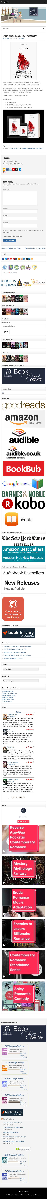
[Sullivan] (4, 314)
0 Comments (21, 38)
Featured (9, 146)
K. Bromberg (12, 716)
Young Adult (39, 148)
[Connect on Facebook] (7, 169)
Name (5, 208)
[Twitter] (6, 259)
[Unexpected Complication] (13, 314)
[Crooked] (25, 315)
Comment (6, 189)
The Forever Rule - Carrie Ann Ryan (13, 1141)
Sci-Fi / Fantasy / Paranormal (26, 148)
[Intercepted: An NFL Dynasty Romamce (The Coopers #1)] (21, 315)
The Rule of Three (12, 779)
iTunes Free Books (8, 1119)
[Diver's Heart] (17, 314)
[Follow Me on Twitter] (10, 169)
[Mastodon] (24, 259)
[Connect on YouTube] (4, 172)
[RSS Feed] (32, 259)
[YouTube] (11, 259)
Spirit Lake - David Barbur (10, 1132)
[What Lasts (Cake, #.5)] (25, 301)
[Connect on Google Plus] (16, 169)
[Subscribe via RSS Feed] (4, 169)
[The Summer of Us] (8, 314)
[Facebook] (3, 259)
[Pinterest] (14, 259)
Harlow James (12, 749)
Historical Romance (8, 699)
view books (24, 1057)
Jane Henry (12, 764)
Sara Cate (11, 781)
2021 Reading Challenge (14, 1046)
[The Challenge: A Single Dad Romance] (13, 348)
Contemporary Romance (9, 693)
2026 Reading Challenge (14, 1170)
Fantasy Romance (7, 697)
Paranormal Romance (8, 695)
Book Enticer (23, 1192)
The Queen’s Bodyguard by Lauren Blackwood (17, 646)
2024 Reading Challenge (14, 1094)
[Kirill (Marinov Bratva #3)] (17, 301)
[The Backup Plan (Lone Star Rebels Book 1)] (4, 301)
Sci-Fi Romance (7, 701)
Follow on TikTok (23, 821)
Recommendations (7, 691)
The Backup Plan (12, 714)
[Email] (29, 259)
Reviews (18, 712)
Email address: (5, 322)
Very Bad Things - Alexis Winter (12, 1123)
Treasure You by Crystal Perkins (11, 248)
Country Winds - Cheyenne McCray (13, 1127)
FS (9, 1049)
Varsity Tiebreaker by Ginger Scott (35, 248)
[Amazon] (19, 259)
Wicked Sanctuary (12, 762)
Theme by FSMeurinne (34, 1194)
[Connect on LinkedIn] (20, 169)
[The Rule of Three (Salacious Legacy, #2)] (21, 301)
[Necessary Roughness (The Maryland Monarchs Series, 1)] (4, 348)
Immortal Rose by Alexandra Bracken (15, 652)
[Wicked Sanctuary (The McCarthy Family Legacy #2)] (13, 301)
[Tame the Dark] (25, 348)
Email (5, 215)
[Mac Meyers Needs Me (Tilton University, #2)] (21, 348)
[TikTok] (27, 259)
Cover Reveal (13, 148)
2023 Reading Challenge (14, 1078)
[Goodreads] (21, 259)
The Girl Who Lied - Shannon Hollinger (14, 1137)
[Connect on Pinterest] (13, 169)
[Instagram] (8, 259)
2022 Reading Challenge (14, 1062)
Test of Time (10, 747)
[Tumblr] (16, 259)
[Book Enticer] (23, 23)
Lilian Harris (12, 731)
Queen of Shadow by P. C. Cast (13, 658)
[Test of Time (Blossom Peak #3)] (8, 301)
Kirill (8, 730)
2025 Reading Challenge (14, 1154)
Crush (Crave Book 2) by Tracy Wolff (20, 36)
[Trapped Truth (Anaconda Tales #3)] (17, 348)
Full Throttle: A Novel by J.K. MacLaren (15, 649)
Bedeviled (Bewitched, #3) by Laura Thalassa (17, 655)
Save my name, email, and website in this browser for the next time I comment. (23, 231)
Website (5, 222)
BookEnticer (6, 38)
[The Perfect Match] (8, 348)
